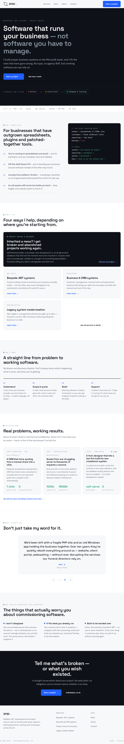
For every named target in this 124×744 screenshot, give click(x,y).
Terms (111, 741)
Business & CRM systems (66, 722)
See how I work (34, 76)
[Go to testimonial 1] (59, 579)
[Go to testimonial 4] (65, 579)
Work (56, 4)
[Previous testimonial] (53, 579)
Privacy (120, 741)
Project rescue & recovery (66, 726)
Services (46, 4)
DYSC (13, 4)
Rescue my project (108, 262)
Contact (73, 4)
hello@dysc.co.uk (73, 692)
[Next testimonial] (70, 579)
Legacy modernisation (65, 730)
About (64, 4)
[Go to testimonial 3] (62, 579)
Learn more (13, 293)
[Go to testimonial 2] (61, 579)
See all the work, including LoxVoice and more (23, 499)
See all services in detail (92, 325)
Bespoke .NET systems (65, 717)
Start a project (112, 4)
